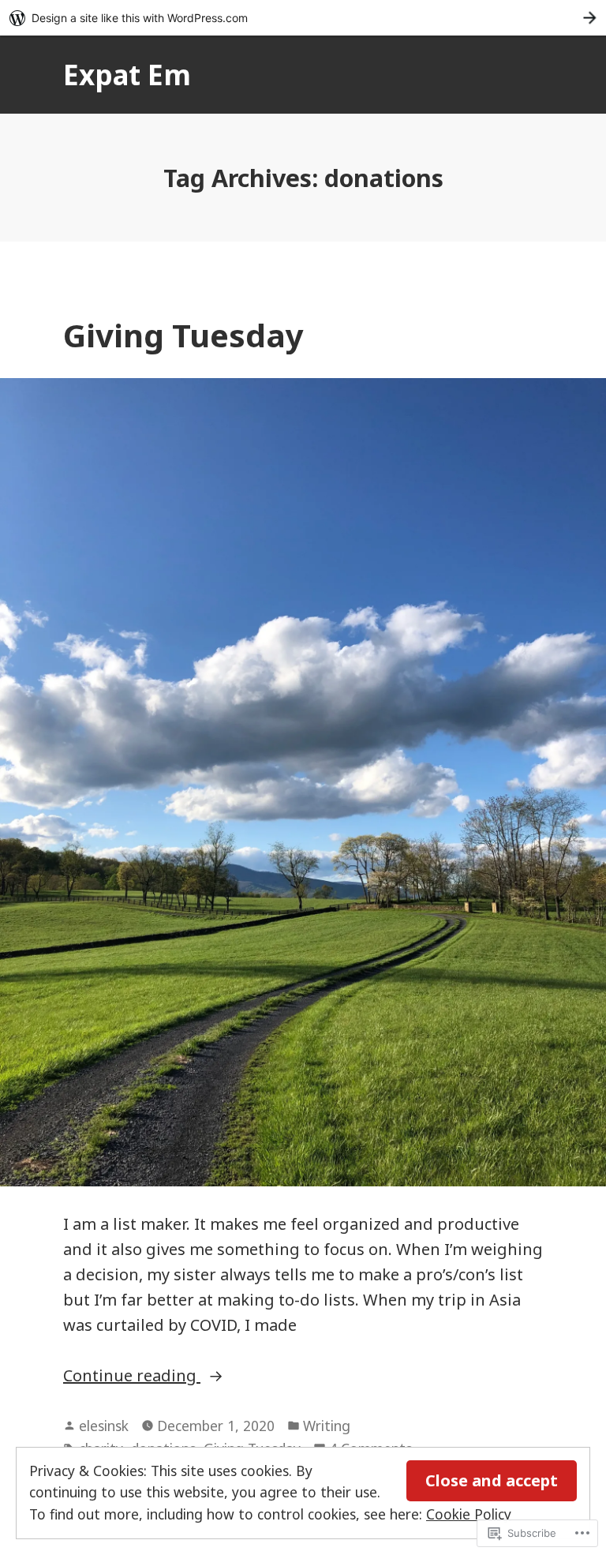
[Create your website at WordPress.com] (303, 18)
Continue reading (131, 1376)
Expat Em (127, 74)
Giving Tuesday (183, 335)
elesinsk (104, 1425)
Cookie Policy (468, 1513)
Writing (326, 1425)
